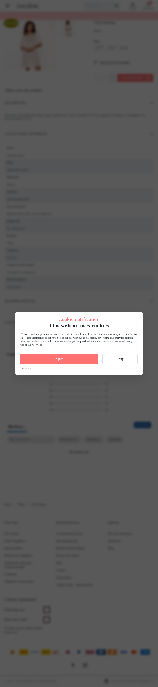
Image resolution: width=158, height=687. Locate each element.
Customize (26, 368)
